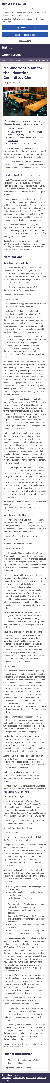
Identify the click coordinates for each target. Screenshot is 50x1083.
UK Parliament (7, 60)
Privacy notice (31, 1078)
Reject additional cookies (25, 35)
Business (19, 60)
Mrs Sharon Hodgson (22, 263)
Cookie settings (25, 41)
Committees (11, 54)
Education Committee (17, 129)
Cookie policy (7, 1078)
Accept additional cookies (25, 28)
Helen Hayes (19, 796)
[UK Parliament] (8, 47)
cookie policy (7, 22)
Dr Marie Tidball (20, 515)
